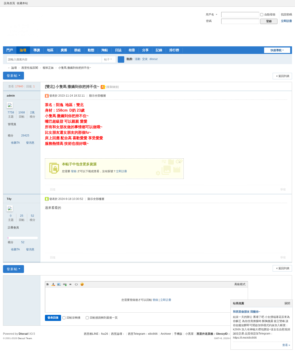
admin (11, 95)
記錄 (159, 50)
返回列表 (283, 76)
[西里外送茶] (26, 41)
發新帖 (12, 75)
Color (53, 284)
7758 (11, 112)
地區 (50, 50)
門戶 (9, 50)
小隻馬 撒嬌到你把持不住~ (74, 67)
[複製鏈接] (112, 87)
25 (21, 215)
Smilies (82, 284)
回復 (53, 189)
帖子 (107, 59)
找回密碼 (286, 14)
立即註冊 (286, 21)
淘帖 (104, 50)
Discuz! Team (25, 338)
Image (59, 284)
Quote (70, 284)
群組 (77, 50)
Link (64, 284)
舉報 (283, 189)
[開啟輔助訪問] (285, 3)
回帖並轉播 (73, 317)
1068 (21, 112)
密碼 (209, 21)
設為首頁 (9, 3)
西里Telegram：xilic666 (143, 333)
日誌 (118, 50)
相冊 (132, 50)
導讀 (36, 50)
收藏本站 (22, 3)
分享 (145, 50)
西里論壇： (118, 333)
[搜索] (121, 59)
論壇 (23, 50)
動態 (91, 50)
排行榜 (174, 50)
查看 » (286, 345)
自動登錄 (269, 14)
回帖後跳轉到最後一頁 (104, 317)
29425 (25, 135)
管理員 (12, 124)
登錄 (74, 171)
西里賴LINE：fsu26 (96, 333)
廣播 (64, 50)
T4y (9, 199)
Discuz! (24, 333)
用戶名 (210, 14)
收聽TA (15, 142)
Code (76, 284)
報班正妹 (48, 67)
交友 (145, 59)
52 (32, 215)
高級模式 (239, 284)
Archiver (166, 333)
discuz (154, 59)
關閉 (287, 303)
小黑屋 (189, 333)
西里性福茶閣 (29, 67)
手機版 (178, 333)
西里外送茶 (5, 68)
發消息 (30, 142)
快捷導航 (276, 50)
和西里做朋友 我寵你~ (246, 311)
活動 (137, 59)
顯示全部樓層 (97, 95)
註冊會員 (13, 227)
